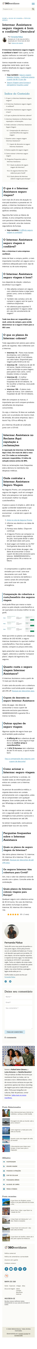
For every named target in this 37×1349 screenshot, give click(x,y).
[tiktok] (25, 1269)
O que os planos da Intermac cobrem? (19, 115)
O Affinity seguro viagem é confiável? (20, 231)
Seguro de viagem (17, 43)
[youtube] (11, 1269)
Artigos (18, 1286)
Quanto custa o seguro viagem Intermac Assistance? (16, 140)
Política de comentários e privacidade (16, 1257)
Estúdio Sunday (23, 1334)
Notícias (18, 1294)
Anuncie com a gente (11, 1260)
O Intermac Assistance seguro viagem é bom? (18, 111)
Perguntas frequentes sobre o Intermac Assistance (17, 160)
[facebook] (6, 1269)
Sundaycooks (18, 1335)
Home (4, 18)
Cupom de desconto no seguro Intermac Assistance (20, 145)
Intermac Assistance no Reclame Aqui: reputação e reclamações (19, 120)
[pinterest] (20, 1269)
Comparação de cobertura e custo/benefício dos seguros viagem (19, 132)
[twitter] (10, 981)
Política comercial (10, 1253)
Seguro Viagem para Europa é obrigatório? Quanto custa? (19, 83)
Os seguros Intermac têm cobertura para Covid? (18, 172)
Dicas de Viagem (15, 18)
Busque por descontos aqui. (23, 691)
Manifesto (19, 1292)
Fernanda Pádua (17, 37)
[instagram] (6, 981)
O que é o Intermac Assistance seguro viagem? (18, 99)
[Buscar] (33, 9)
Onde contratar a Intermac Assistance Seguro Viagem (19, 126)
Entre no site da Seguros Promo (19, 520)
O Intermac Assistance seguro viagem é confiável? (18, 105)
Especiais (12, 1286)
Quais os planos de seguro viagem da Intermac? (19, 166)
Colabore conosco (10, 1263)
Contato (18, 1290)
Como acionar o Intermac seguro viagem (17, 155)
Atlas (23, 1286)
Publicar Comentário (15, 1032)
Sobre (18, 1289)
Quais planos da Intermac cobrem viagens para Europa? (20, 177)
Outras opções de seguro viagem (17, 150)
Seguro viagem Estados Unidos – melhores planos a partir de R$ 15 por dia (21, 77)
